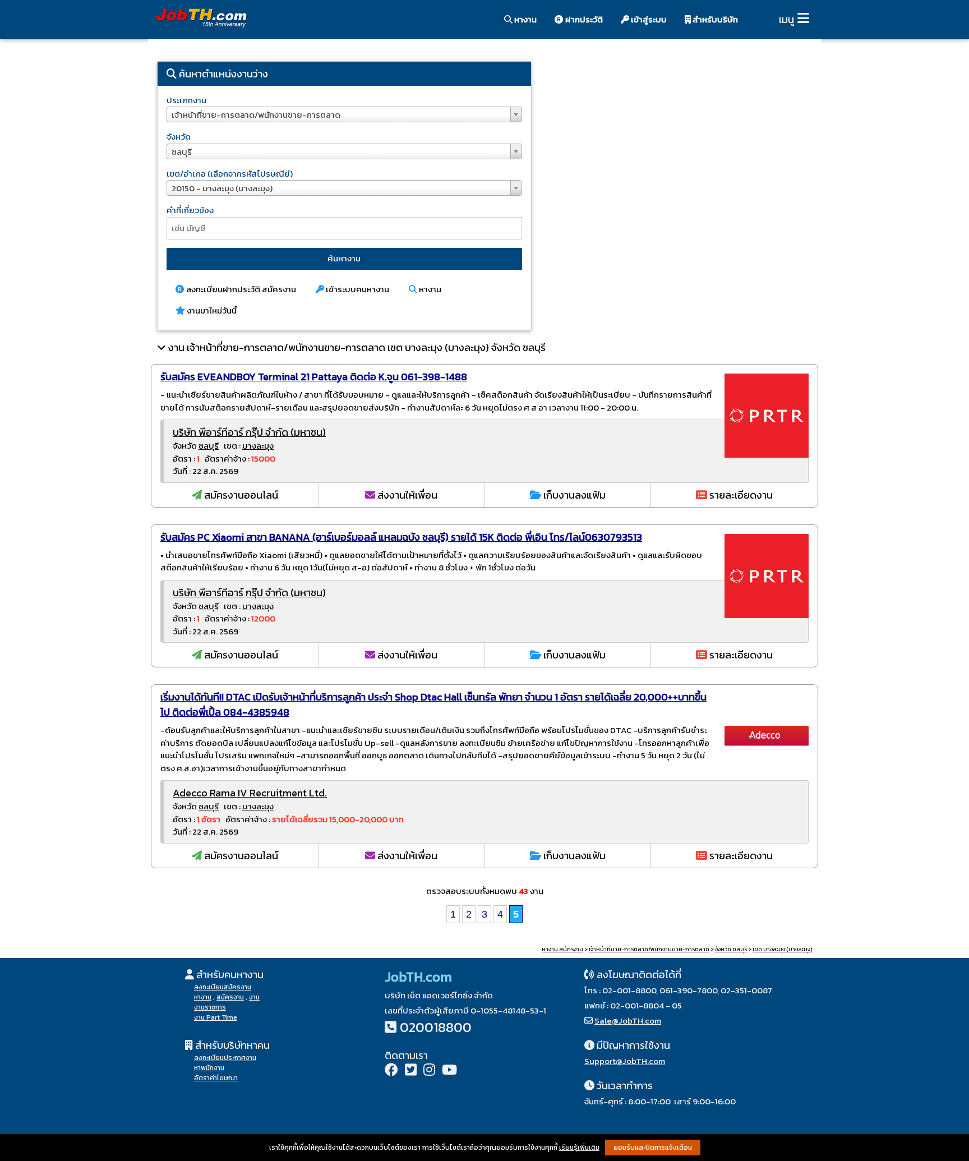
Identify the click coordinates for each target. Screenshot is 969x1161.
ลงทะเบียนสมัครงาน (222, 987)
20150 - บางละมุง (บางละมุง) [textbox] (222, 188)
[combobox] (344, 114)
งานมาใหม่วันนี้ (211, 310)
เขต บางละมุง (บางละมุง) (782, 949)
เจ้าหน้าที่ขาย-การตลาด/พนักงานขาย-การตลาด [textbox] (256, 114)
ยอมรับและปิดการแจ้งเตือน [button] (652, 1147)
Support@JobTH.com (624, 1060)
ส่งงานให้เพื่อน (406, 495)
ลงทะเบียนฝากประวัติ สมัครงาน (240, 289)
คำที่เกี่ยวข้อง (190, 210)
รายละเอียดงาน (740, 495)
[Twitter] (411, 1071)
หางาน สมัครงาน (562, 949)
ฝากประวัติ (583, 19)
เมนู (786, 19)
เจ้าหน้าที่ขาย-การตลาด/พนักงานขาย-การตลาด (649, 949)
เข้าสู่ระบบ (648, 19)
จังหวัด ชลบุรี (731, 949)
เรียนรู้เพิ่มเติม (579, 1147)
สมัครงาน (230, 997)
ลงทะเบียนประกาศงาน (225, 1058)
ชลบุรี (209, 445)
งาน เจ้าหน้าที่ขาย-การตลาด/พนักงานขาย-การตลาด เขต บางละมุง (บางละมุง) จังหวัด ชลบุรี (357, 347)
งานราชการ (210, 1007)
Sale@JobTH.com (627, 1020)
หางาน (525, 19)
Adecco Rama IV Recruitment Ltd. (250, 792)
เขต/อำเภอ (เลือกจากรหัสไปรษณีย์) (230, 173)
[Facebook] (391, 1071)
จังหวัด (179, 136)
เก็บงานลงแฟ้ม (573, 495)
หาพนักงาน (209, 1068)
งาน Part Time (215, 1017)
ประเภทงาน (186, 100)
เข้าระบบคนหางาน (356, 289)
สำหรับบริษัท (714, 19)
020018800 (436, 1027)
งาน (254, 997)
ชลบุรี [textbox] (182, 151)
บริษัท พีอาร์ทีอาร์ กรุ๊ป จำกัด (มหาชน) (249, 432)
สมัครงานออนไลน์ (240, 495)
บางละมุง (258, 445)
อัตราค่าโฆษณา (216, 1078)
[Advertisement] (681, 148)
